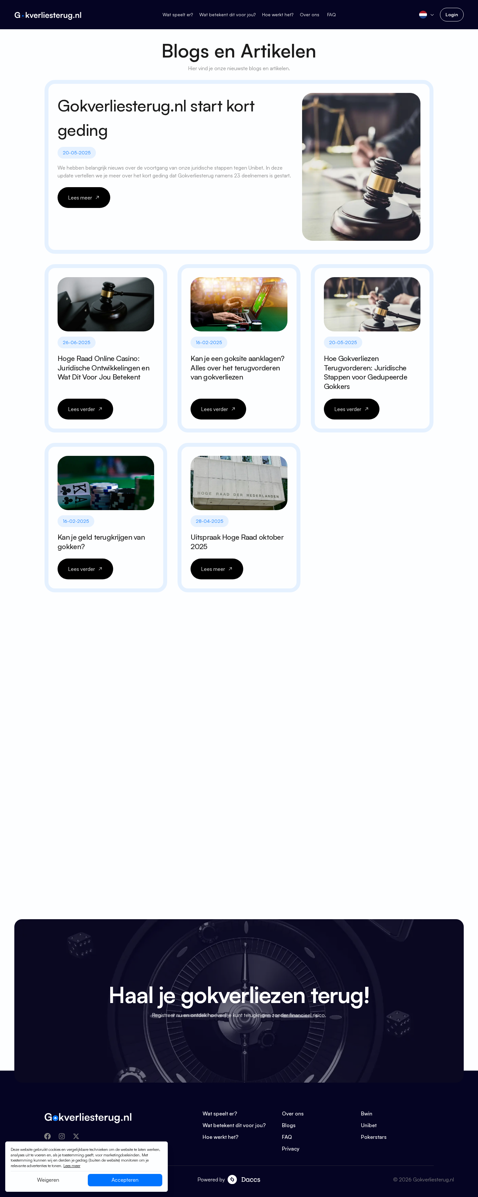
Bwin (366, 1113)
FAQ (331, 14)
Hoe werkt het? (277, 14)
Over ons (310, 14)
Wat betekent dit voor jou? (227, 14)
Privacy (290, 1148)
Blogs (289, 1125)
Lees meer (71, 1165)
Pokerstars (374, 1137)
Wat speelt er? (178, 14)
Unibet (369, 1125)
